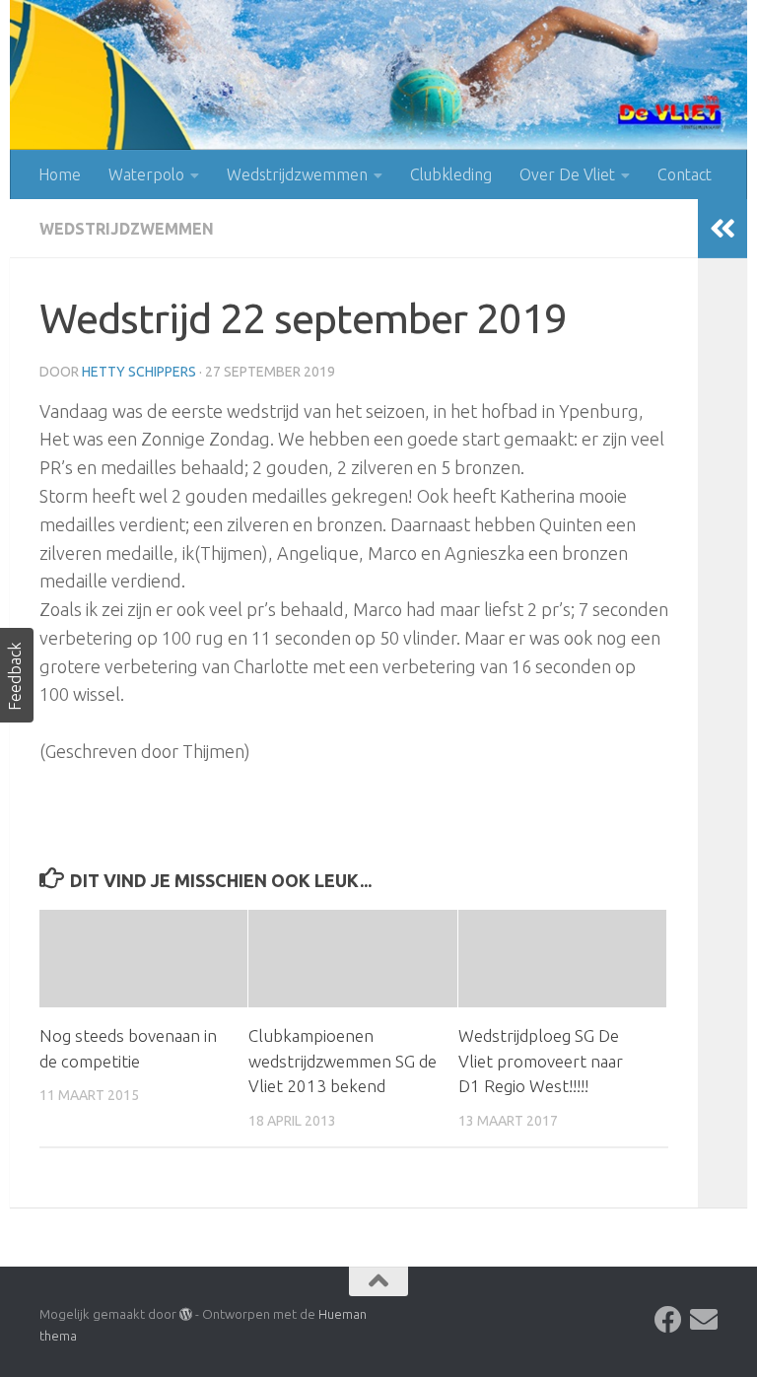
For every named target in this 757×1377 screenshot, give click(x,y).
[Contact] (704, 1320)
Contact (684, 174)
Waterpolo (146, 174)
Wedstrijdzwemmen (297, 174)
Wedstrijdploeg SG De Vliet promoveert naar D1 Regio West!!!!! (540, 1060)
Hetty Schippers (139, 371)
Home (59, 174)
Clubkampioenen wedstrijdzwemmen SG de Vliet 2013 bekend (342, 1060)
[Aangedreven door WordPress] (185, 1314)
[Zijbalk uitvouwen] (722, 228)
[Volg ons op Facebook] (668, 1320)
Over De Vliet (567, 174)
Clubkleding (451, 174)
